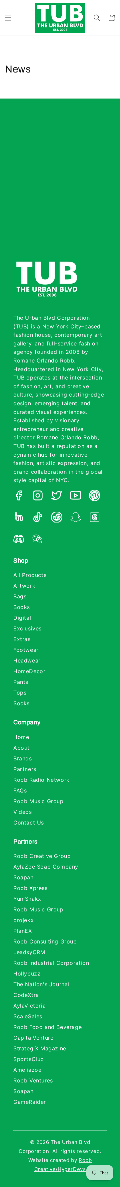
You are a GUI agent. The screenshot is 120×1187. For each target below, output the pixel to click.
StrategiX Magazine (39, 1048)
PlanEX (22, 930)
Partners (24, 769)
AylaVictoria (29, 1005)
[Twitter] (56, 496)
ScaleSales (27, 1016)
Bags (19, 596)
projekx (23, 920)
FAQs (20, 790)
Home (21, 737)
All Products (29, 575)
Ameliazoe (27, 1069)
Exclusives (27, 628)
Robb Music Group (38, 801)
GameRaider (29, 1101)
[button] (8, 17)
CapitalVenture (33, 1037)
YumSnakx (27, 898)
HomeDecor (29, 671)
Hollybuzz (26, 973)
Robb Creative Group (42, 856)
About (21, 747)
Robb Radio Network (41, 779)
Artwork (24, 585)
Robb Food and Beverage (47, 1027)
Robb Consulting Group (45, 941)
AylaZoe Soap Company (45, 866)
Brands (22, 758)
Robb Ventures (33, 1080)
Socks (21, 703)
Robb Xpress (30, 888)
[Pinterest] (94, 496)
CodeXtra (26, 995)
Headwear (27, 660)
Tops (19, 692)
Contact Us (28, 822)
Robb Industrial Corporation (51, 962)
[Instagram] (37, 496)
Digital (22, 617)
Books (21, 607)
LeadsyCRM (29, 952)
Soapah (23, 877)
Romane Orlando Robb (67, 437)
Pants (20, 682)
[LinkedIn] (18, 518)
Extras (22, 639)
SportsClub (28, 1059)
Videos (22, 811)
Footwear (26, 649)
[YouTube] (75, 496)
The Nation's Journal (41, 984)
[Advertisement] (60, 185)
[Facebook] (18, 496)
